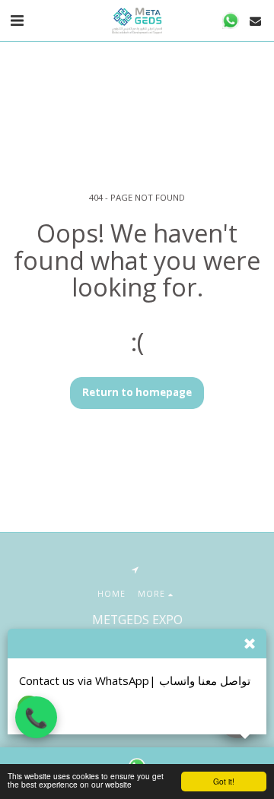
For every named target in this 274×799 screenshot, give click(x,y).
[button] (17, 20)
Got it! (223, 781)
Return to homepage (137, 392)
